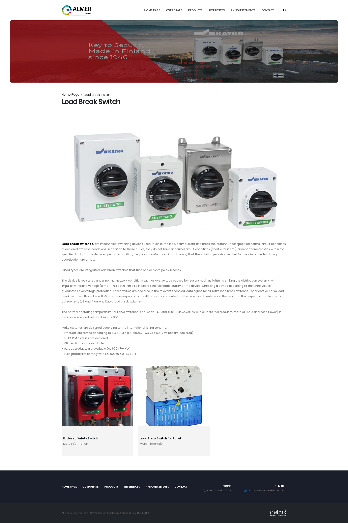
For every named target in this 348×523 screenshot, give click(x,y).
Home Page (70, 94)
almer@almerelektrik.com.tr (266, 490)
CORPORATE (174, 10)
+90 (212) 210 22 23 (219, 490)
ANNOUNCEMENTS (243, 10)
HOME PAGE (152, 10)
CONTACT (267, 10)
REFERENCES (216, 10)
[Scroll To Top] (341, 518)
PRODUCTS (195, 10)
